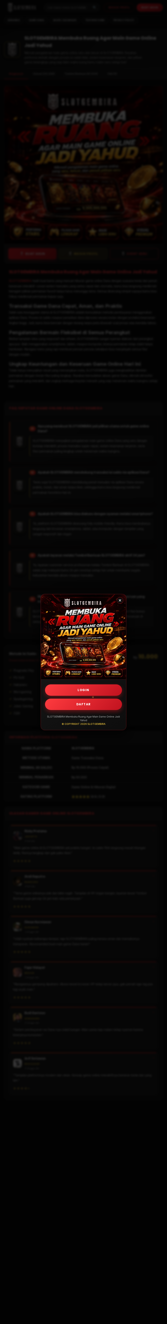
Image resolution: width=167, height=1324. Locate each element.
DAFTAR (83, 704)
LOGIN (83, 690)
